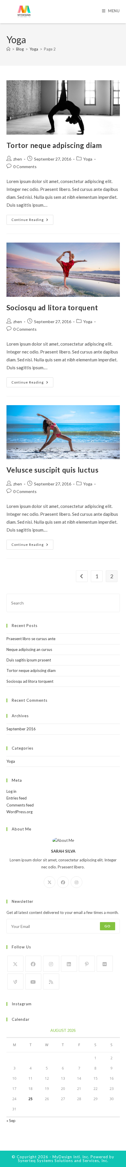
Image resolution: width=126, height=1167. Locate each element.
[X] (49, 882)
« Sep (11, 1120)
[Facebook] (63, 882)
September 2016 (21, 729)
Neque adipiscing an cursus (29, 649)
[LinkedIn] (69, 964)
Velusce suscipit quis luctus (52, 470)
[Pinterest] (87, 964)
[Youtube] (33, 981)
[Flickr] (105, 964)
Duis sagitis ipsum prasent (28, 660)
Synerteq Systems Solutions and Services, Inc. (63, 1160)
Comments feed (20, 805)
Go (107, 926)
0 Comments (25, 166)
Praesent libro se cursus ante (30, 638)
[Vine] (15, 981)
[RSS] (51, 981)
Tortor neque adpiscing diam (54, 145)
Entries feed (16, 798)
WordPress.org (19, 811)
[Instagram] (76, 882)
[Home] (8, 49)
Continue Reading (32, 221)
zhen (17, 158)
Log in (11, 791)
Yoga (87, 158)
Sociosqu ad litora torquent (52, 307)
